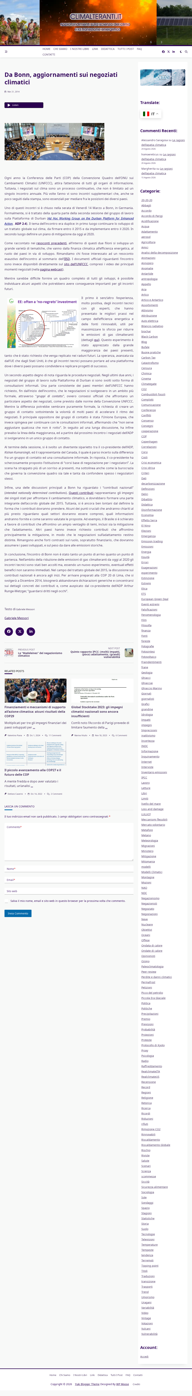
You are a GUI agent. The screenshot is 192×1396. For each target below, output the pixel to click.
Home (46, 49)
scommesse (148, 1176)
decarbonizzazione (153, 483)
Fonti (144, 636)
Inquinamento (150, 756)
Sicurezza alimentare (154, 1187)
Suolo (144, 1229)
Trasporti (147, 1286)
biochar (146, 331)
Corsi (144, 452)
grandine (147, 709)
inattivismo (148, 735)
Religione (147, 1097)
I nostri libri (79, 49)
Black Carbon (149, 336)
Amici (144, 247)
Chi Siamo (60, 49)
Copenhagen (149, 441)
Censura (146, 368)
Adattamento (149, 231)
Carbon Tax (148, 357)
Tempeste (147, 1250)
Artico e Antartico (152, 300)
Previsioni (147, 1024)
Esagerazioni (149, 567)
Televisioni (147, 1239)
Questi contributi (81, 493)
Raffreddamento (151, 1066)
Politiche (146, 1008)
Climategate (149, 384)
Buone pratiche (151, 352)
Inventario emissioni (154, 772)
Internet (146, 762)
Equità (145, 557)
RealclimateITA (150, 1071)
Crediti (136, 1384)
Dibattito (146, 499)
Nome (11, 869)
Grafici (145, 704)
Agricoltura (148, 242)
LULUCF (146, 814)
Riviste (145, 1155)
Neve (144, 919)
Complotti (147, 399)
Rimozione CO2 (150, 1129)
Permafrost (148, 982)
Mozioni (146, 882)
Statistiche (147, 1218)
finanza (146, 630)
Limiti (144, 798)
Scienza (146, 1171)
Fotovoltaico (148, 657)
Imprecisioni (149, 730)
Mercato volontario (153, 825)
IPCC (144, 777)
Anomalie (147, 268)
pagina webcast (51, 269)
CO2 (144, 389)
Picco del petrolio (152, 992)
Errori (144, 562)
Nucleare (147, 924)
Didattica (108, 49)
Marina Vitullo (80, 735)
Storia (145, 1223)
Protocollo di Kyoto (153, 1045)
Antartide (147, 273)
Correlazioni (149, 447)
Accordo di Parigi (152, 216)
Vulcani (146, 1328)
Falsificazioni (149, 609)
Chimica (146, 373)
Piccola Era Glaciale (153, 998)
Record (145, 1087)
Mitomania (148, 861)
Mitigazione (148, 856)
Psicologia (147, 1055)
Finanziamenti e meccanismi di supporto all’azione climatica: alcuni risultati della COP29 (35, 711)
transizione (148, 1281)
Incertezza (147, 741)
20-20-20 (146, 200)
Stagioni (146, 1213)
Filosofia (146, 625)
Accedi (144, 1356)
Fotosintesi (148, 651)
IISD (67, 259)
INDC (144, 746)
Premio (145, 1019)
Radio (144, 1061)
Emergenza (148, 536)
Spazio (145, 1208)
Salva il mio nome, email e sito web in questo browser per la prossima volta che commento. (67, 901)
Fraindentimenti (151, 662)
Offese (145, 940)
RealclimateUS (150, 1076)
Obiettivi (146, 929)
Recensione (148, 1082)
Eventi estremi (150, 604)
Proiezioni (147, 1034)
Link (95, 49)
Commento (14, 827)
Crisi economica (151, 462)
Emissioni (147, 546)
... (34, 727)
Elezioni (146, 531)
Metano (146, 835)
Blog (144, 342)
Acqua (145, 226)
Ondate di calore (151, 950)
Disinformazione (151, 510)
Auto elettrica (149, 321)
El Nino (145, 525)
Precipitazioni (149, 1013)
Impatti (146, 720)
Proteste (146, 1040)
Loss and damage (152, 809)
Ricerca (146, 1108)
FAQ (139, 49)
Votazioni (147, 1323)
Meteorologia (149, 840)
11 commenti (55, 735)
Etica (144, 588)
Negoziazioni (149, 914)
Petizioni (146, 987)
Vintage (146, 1318)
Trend (145, 1292)
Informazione (149, 751)
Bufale (145, 347)
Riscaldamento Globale (155, 1145)
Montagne (147, 877)
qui (96, 340)
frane (144, 667)
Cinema (146, 378)
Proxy (144, 1050)
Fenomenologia (151, 615)
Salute (145, 1160)
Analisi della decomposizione (159, 252)
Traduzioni (148, 1276)
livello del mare (151, 804)
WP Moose (122, 1384)
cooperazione (149, 431)
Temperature (149, 1244)
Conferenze (148, 410)
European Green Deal (154, 599)
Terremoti (147, 1260)
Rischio (145, 1150)
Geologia (146, 672)
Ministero (147, 851)
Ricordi (145, 1113)
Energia (146, 552)
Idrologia (147, 714)
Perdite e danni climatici (156, 977)
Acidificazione (150, 221)
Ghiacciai (147, 683)
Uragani (146, 1302)
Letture (145, 788)
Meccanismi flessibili (154, 819)
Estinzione (147, 578)
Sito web (12, 891)
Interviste (147, 767)
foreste (145, 641)
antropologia (149, 279)
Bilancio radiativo (152, 326)
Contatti (49, 54)
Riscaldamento (150, 1139)
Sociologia (147, 1192)
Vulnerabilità (149, 1334)
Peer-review (148, 971)
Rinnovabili (148, 1134)
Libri (144, 793)
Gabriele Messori (16, 618)
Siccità (145, 1181)
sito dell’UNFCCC (76, 264)
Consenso (147, 420)
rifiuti (144, 1124)
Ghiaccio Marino (151, 688)
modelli (146, 866)
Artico (145, 294)
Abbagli (146, 205)
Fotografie (147, 646)
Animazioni (148, 258)
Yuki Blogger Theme (87, 1384)
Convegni (147, 426)
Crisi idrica (148, 468)
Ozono (145, 961)
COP (144, 436)
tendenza (147, 1255)
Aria (143, 289)
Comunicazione (151, 405)
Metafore (147, 830)
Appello (146, 284)
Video (144, 1313)
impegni (146, 725)
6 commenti (121, 735)
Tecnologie (148, 1234)
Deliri (144, 494)
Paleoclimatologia (152, 966)
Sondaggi (147, 1202)
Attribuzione (149, 315)
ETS (143, 594)
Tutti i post (126, 49)
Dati (143, 478)
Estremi (146, 583)
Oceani (145, 935)
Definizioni (148, 489)
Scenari (146, 1166)
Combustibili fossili (153, 394)
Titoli (144, 1271)
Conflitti (146, 415)
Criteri (145, 473)
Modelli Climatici (151, 872)
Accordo (146, 210)
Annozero (147, 263)
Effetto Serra (149, 520)
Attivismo (147, 310)
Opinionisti (148, 956)
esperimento (149, 573)
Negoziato (147, 908)
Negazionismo (150, 898)
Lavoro (145, 783)
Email (11, 880)
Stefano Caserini (15, 794)
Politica (145, 1003)
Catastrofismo (150, 363)
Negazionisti (149, 903)
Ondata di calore (151, 945)
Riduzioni (147, 1118)
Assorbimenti (149, 305)
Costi (144, 457)
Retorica (146, 1103)
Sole (144, 1197)
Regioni (146, 1092)
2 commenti (56, 794)
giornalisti (147, 699)
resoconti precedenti (51, 243)
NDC (144, 893)
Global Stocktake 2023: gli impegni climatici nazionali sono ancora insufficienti (97, 711)
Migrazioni (148, 845)
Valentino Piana (15, 735)
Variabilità (147, 1307)
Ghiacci (146, 678)
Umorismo (147, 1297)
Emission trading (152, 541)
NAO (144, 887)
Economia (147, 515)
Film (144, 620)
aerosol (146, 237)
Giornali (146, 693)
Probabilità (148, 1029)
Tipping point (149, 1265)
